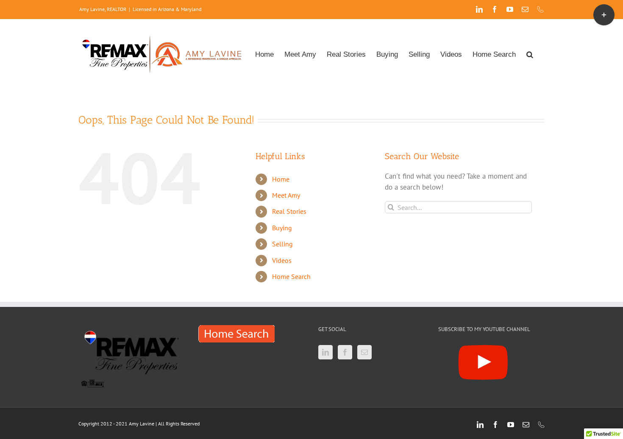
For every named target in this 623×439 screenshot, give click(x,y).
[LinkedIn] (325, 352)
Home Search (291, 276)
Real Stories (289, 211)
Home (280, 179)
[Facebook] (345, 352)
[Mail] (364, 352)
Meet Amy (286, 195)
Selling (282, 244)
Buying (282, 228)
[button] (529, 53)
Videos (282, 260)
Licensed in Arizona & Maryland (167, 9)
